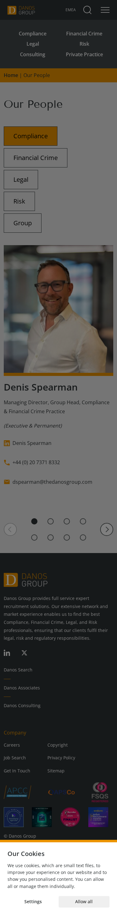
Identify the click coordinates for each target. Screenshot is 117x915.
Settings (33, 901)
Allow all (84, 901)
